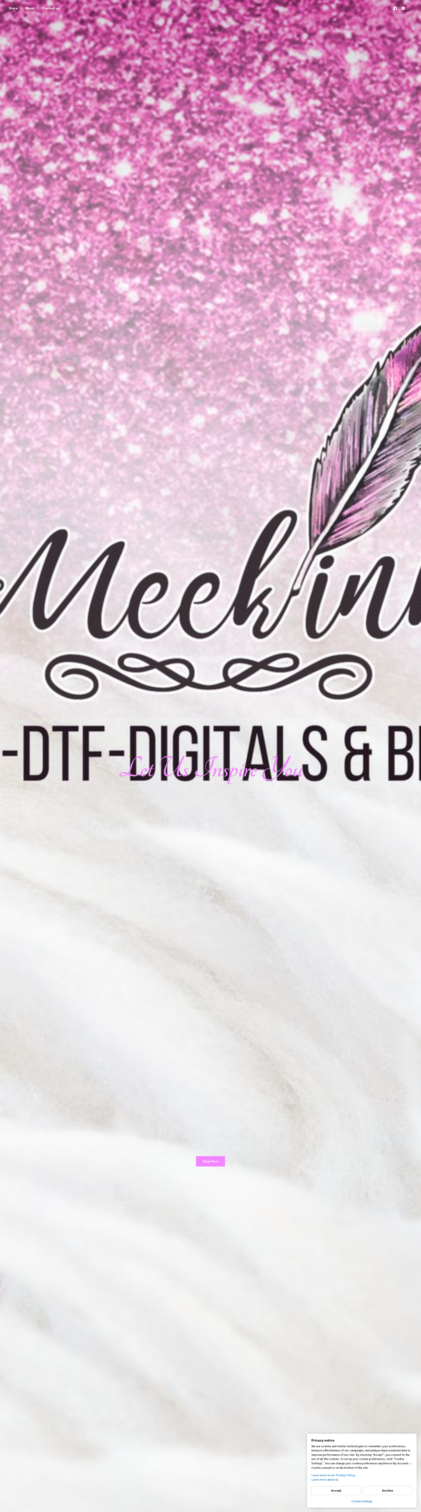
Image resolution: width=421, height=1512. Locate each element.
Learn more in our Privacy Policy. (333, 1475)
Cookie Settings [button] (361, 1501)
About (30, 8)
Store (13, 8)
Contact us (51, 8)
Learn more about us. (325, 1479)
